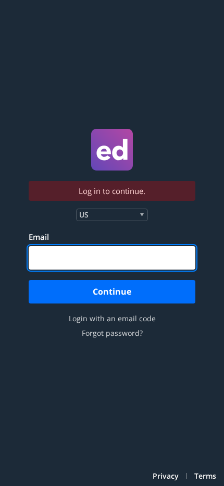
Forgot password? (112, 333)
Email (39, 237)
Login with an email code (112, 318)
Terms (205, 476)
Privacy (166, 476)
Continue (112, 291)
